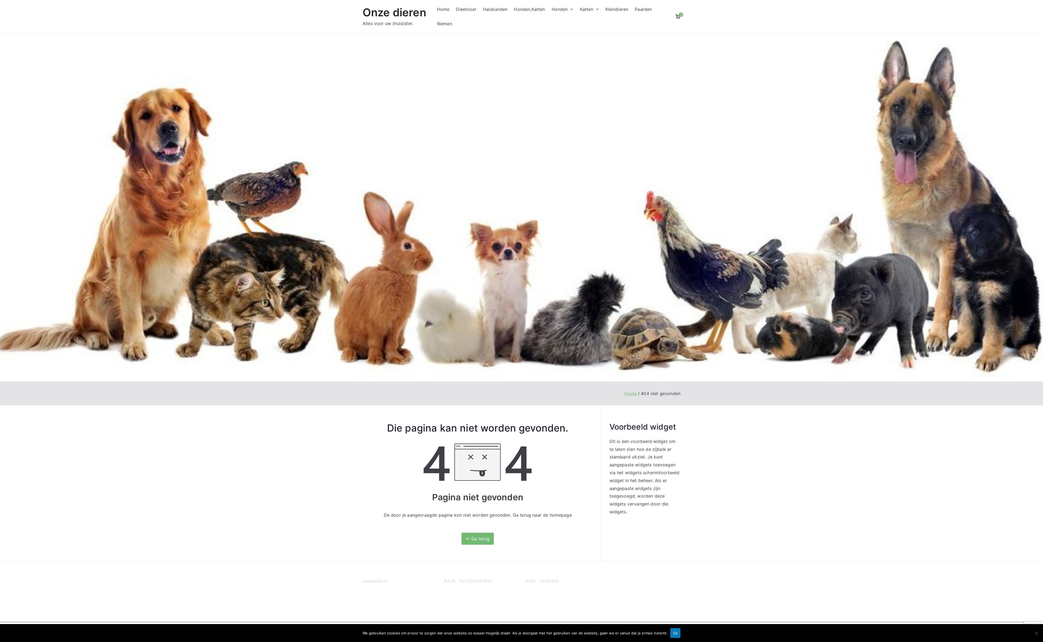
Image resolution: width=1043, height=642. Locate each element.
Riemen (444, 23)
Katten (586, 9)
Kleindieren (617, 9)
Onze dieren (394, 12)
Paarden (643, 9)
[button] (570, 9)
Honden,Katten (529, 9)
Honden (560, 9)
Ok (675, 633)
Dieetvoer (466, 9)
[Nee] (1036, 633)
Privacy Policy (375, 602)
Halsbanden (495, 9)
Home (443, 9)
